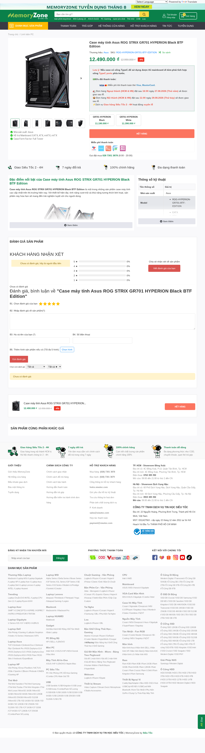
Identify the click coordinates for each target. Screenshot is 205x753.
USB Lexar (76, 685)
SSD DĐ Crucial (167, 598)
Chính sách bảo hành (56, 482)
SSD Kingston (181, 647)
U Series (11, 623)
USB (138, 19)
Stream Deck (103, 687)
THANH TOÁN (68, 25)
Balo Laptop (52, 632)
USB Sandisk (51, 685)
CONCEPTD (20, 610)
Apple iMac (71, 663)
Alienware (29, 636)
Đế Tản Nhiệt (73, 629)
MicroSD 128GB (35, 694)
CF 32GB (37, 707)
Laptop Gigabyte (36, 578)
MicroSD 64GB (20, 694)
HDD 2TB (186, 673)
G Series (19, 636)
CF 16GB (28, 707)
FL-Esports (97, 594)
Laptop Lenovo (26, 585)
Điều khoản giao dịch (17, 482)
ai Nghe (112, 614)
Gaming (22, 632)
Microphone (116, 687)
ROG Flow (31, 655)
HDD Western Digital (181, 683)
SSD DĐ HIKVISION (177, 604)
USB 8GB (51, 692)
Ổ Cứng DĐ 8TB (168, 588)
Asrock (75, 651)
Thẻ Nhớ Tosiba (15, 687)
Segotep (137, 609)
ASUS (59, 651)
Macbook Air (51, 610)
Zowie (94, 582)
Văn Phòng (12, 632)
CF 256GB (33, 711)
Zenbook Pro (18, 648)
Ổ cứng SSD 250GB (188, 630)
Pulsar (88, 582)
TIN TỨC (167, 25)
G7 (22, 623)
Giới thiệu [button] (14, 465)
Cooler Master (91, 639)
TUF (10, 645)
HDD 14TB (187, 679)
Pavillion (28, 668)
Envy (21, 668)
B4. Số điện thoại (81, 334)
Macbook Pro (63, 610)
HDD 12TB (176, 679)
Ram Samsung (137, 674)
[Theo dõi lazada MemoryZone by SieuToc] (161, 557)
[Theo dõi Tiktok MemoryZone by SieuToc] (189, 557)
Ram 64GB (133, 667)
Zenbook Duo (28, 645)
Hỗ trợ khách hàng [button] (103, 465)
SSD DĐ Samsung (183, 598)
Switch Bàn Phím (100, 598)
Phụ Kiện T (104, 614)
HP (47, 641)
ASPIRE (30, 610)
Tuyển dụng (13, 492)
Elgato (102, 678)
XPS (36, 636)
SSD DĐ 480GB (175, 611)
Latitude (30, 632)
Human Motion (91, 665)
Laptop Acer (25, 582)
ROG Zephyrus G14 (33, 648)
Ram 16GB (146, 663)
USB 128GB (58, 695)
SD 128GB (18, 704)
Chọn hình (67, 349)
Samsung (89, 614)
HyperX (111, 578)
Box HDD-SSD (146, 683)
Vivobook (17, 658)
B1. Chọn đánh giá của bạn (23, 303)
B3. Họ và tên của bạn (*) (22, 334)
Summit (50, 588)
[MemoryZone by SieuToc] (28, 16)
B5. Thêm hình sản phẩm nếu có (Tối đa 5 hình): (41, 349)
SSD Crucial (166, 651)
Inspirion (39, 632)
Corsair (103, 578)
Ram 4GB (126, 663)
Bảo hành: (102, 477)
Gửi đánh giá (18, 359)
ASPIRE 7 (40, 610)
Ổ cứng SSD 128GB (187, 627)
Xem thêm (72, 225)
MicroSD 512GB (31, 697)
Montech (152, 609)
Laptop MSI (22, 578)
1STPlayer (127, 609)
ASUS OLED (93, 19)
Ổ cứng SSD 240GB (169, 630)
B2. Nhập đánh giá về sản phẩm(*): (27, 310)
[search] (144, 14)
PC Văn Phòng (52, 673)
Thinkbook (59, 598)
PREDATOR (21, 614)
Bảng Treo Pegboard (106, 662)
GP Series (71, 582)
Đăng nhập (171, 17)
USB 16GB (61, 692)
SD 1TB (19, 707)
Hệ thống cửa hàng (17, 477)
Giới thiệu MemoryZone (19, 471)
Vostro (11, 636)
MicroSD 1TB (14, 700)
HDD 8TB (189, 676)
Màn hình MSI (142, 654)
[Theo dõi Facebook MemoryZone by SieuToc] (154, 557)
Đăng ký (60, 558)
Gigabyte (145, 587)
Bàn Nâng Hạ (101, 642)
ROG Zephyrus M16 (17, 655)
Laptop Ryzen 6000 (24, 601)
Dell (100, 582)
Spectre (17, 671)
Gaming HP (14, 674)
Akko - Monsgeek (91, 591)
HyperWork (103, 639)
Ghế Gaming (98, 646)
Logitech (87, 578)
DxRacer (110, 636)
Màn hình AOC (152, 651)
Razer (95, 578)
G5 (18, 623)
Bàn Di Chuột (109, 582)
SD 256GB (29, 704)
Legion (66, 601)
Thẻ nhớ (130, 19)
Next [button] (81, 78)
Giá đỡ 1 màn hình (92, 658)
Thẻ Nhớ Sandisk (15, 684)
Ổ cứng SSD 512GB (188, 637)
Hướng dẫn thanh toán (56, 487)
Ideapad (49, 598)
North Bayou (104, 665)
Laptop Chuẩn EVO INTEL (19, 598)
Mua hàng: (102, 471)
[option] (47, 78)
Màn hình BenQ (137, 651)
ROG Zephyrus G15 (17, 652)
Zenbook (17, 645)
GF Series (51, 582)
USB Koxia (51, 689)
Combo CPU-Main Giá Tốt (58, 676)
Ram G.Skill (147, 670)
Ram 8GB (136, 663)
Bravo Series (75, 578)
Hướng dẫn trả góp (55, 492)
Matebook (50, 620)
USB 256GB (69, 695)
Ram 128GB (145, 667)
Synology (164, 663)
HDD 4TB (169, 676)
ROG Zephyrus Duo (35, 652)
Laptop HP (13, 582)
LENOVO (61, 641)
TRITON (31, 614)
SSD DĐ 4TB (170, 618)
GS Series (57, 585)
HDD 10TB (166, 679)
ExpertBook (28, 658)
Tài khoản (172, 14)
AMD (129, 578)
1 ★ (76, 280)
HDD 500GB (165, 673)
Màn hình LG (128, 654)
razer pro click (119, 19)
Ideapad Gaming (54, 601)
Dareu (106, 594)
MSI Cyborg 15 (79, 19)
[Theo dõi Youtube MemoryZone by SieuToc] (182, 557)
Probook (33, 671)
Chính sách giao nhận (56, 471)
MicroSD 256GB (16, 697)
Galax (125, 613)
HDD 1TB (177, 673)
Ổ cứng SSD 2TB (168, 644)
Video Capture (90, 687)
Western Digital (166, 578)
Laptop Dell (14, 585)
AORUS (35, 623)
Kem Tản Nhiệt (138, 690)
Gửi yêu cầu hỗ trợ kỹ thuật (103, 492)
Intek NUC (50, 651)
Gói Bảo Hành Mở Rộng (56, 629)
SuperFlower (128, 625)
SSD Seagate (179, 651)
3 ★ (76, 270)
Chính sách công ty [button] (59, 465)
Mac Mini (51, 654)
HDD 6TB (179, 676)
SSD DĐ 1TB (182, 614)
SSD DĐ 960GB (168, 614)
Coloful (146, 597)
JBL (96, 614)
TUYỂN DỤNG (186, 25)
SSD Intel (192, 647)
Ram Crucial (135, 670)
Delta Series (64, 578)
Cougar (113, 639)
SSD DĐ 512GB (190, 611)
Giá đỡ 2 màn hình (109, 658)
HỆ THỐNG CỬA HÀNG (111, 25)
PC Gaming (106, 19)
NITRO (12, 614)
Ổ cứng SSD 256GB (169, 634)
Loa (144, 19)
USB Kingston (65, 685)
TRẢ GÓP (87, 25)
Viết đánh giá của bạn (164, 268)
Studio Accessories (93, 690)
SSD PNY (179, 654)
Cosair (125, 606)
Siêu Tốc (147, 732)
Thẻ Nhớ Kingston (31, 687)
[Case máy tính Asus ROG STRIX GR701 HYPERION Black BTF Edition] (47, 78)
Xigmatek (133, 606)
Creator (58, 588)
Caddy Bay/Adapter (130, 683)
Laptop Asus (36, 582)
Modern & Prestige (71, 585)
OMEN (41, 671)
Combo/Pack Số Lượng (19, 714)
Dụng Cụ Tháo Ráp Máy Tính (141, 693)
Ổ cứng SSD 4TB (184, 644)
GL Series (61, 582)
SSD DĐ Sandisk (175, 601)
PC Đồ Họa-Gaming (68, 673)
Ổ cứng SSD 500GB (169, 637)
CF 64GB (13, 711)
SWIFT (11, 610)
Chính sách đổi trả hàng (57, 477)
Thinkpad (69, 598)
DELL (52, 641)
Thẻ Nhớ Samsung (32, 684)
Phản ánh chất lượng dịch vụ (103, 502)
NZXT (141, 613)
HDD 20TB (166, 683)
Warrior (87, 636)
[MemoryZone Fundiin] (102, 6)
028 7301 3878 (110, 155)
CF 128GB (22, 711)
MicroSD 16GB (25, 690)
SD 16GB (26, 700)
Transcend (179, 578)
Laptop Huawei (21, 588)
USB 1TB (58, 699)
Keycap (88, 598)
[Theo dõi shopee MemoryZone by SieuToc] (168, 557)
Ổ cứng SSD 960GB (169, 641)
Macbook (12, 578)
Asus (106, 52)
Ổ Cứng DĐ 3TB (172, 585)
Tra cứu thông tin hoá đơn (102, 497)
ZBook (25, 671)
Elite (11, 671)
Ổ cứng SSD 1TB (187, 641)
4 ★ (76, 266)
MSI (69, 651)
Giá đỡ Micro (90, 662)
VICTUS (37, 668)
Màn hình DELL (142, 647)
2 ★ (76, 275)
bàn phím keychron (62, 19)
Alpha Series (51, 578)
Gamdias (134, 613)
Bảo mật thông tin (16, 487)
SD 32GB (35, 700)
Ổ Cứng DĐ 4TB (188, 585)
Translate (192, 1)
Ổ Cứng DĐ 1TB (175, 582)
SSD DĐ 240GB (178, 608)
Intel (124, 578)
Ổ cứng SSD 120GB (168, 627)
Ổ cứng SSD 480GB (188, 634)
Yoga (77, 598)
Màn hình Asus (128, 647)
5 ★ (76, 261)
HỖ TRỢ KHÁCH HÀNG (143, 25)
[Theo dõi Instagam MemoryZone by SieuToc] (175, 557)
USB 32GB (72, 692)
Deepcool (143, 606)
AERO (27, 623)
